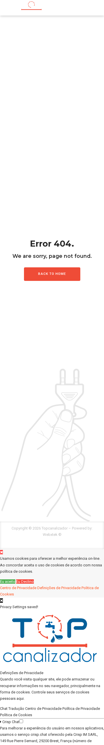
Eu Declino (25, 581)
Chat (4, 708)
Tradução (16, 708)
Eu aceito (7, 581)
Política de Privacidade (81, 708)
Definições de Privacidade (59, 588)
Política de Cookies (16, 715)
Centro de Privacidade (18, 588)
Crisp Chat (10, 722)
